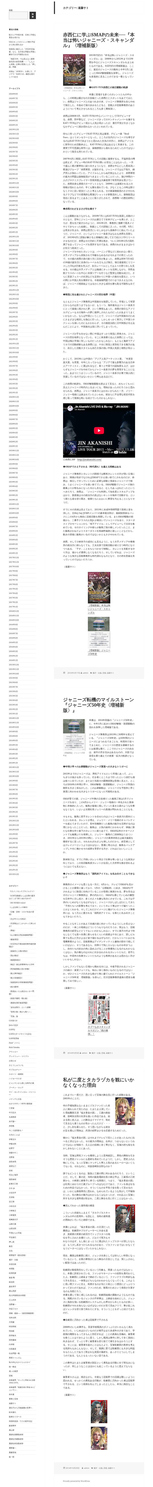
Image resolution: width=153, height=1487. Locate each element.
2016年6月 (13, 638)
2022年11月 (14, 294)
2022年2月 (13, 334)
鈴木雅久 (12, 1412)
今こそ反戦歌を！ (16, 1130)
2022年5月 (13, 321)
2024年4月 (13, 218)
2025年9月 (13, 143)
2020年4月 (13, 432)
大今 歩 (12, 1188)
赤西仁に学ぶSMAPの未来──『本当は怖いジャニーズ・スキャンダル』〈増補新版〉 (99, 39)
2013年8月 (13, 785)
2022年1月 (13, 339)
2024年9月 (13, 196)
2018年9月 (13, 517)
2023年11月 (14, 241)
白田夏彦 (12, 1349)
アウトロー (13, 1052)
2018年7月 (13, 526)
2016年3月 (13, 651)
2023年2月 (13, 281)
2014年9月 (13, 731)
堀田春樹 (12, 1179)
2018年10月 (14, 513)
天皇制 (11, 1197)
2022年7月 (13, 312)
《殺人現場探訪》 (16, 978)
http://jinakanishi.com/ (89, 459)
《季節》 (12, 930)
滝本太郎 (12, 1317)
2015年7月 (13, 687)
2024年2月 (13, 227)
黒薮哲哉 (12, 1452)
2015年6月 (13, 691)
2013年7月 (13, 789)
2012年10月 (14, 829)
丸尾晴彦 (12, 1117)
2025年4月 (13, 165)
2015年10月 (14, 673)
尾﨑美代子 (13, 1219)
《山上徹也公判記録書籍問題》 (21, 935)
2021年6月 (13, 370)
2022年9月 (13, 303)
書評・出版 (13, 1259)
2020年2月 (13, 441)
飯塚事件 (12, 1425)
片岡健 (11, 1322)
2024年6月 (13, 209)
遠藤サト (12, 1403)
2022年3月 (13, 330)
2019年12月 (14, 450)
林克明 (11, 1282)
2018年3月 (13, 544)
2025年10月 (14, 138)
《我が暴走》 (14, 955)
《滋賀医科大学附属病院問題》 (21, 982)
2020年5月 (13, 428)
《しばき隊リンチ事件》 (19, 907)
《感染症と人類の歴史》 (19, 951)
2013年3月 (13, 807)
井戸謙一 (12, 1121)
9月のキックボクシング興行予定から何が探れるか (22, 43)
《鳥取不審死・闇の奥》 (19, 998)
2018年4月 (13, 539)
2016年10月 (14, 620)
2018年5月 (13, 535)
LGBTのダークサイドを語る (20, 1034)
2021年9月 (13, 357)
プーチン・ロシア (16, 1087)
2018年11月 (14, 508)
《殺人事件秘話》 (16, 973)
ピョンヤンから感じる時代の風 (21, 1083)
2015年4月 (13, 700)
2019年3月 (13, 490)
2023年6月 (13, 263)
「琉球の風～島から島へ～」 (20, 1011)
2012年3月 (13, 861)
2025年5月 (13, 160)
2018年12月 (14, 504)
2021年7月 (13, 366)
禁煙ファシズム (15, 1357)
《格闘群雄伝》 (15, 960)
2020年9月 (13, 410)
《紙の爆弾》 (14, 986)
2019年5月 (13, 482)
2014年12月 (14, 718)
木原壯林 (12, 1264)
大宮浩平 (12, 1192)
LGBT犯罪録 (14, 1038)
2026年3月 (13, 116)
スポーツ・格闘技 (16, 1074)
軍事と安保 (13, 1399)
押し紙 (11, 1242)
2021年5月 (13, 375)
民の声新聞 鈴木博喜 (17, 1295)
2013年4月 (13, 803)
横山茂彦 (12, 1291)
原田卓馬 (12, 1161)
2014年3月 (13, 754)
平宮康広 (12, 1237)
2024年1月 (13, 232)
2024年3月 (13, 223)
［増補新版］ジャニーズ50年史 (99, 652)
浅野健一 (12, 1304)
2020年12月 (14, 397)
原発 (11, 1170)
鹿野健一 (12, 1448)
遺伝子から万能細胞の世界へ (20, 1407)
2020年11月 (14, 401)
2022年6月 (13, 316)
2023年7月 (13, 258)
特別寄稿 (12, 1326)
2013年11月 (14, 771)
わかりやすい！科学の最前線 (20, 1103)
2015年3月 (13, 704)
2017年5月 (13, 589)
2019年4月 (13, 486)
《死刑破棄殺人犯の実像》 (19, 969)
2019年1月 (13, 499)
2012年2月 (13, 865)
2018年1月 (13, 553)
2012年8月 (13, 838)
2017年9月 (13, 571)
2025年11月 (14, 134)
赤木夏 (11, 1394)
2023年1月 (13, 285)
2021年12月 (14, 343)
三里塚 (11, 1108)
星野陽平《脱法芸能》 (18, 1255)
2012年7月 (13, 843)
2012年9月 (13, 834)
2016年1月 (13, 660)
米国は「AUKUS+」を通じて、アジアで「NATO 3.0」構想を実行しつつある (22, 74)
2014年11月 (14, 722)
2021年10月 (14, 352)
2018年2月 (13, 548)
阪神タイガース (15, 1416)
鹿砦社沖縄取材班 (16, 1439)
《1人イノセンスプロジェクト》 (22, 891)
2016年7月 (13, 633)
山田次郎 (12, 1228)
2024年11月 (14, 187)
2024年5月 (13, 214)
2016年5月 (13, 642)
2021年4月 (13, 379)
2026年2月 (13, 120)
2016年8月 (13, 629)
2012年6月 (13, 847)
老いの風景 (13, 1371)
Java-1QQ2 (13, 1025)
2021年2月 (13, 388)
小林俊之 (12, 1210)
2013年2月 (13, 812)
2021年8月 (13, 361)
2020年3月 (13, 437)
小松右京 (12, 1206)
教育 (11, 1246)
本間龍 (11, 1268)
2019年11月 (14, 455)
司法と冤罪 (13, 1175)
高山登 (11, 1430)
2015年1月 (13, 713)
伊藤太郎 (12, 1143)
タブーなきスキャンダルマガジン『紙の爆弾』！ (99, 1030)
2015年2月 (13, 709)
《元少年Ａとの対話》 (18, 919)
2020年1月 (13, 446)
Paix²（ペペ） (15, 1043)
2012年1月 (13, 870)
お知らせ (12, 1060)
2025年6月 (13, 156)
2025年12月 (14, 129)
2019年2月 (13, 495)
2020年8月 (13, 415)
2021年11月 (14, 348)
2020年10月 (14, 406)
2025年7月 (13, 151)
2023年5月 (13, 267)
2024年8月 (13, 201)
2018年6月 (13, 531)
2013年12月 (14, 767)
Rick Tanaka (14, 1047)
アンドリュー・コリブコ (19, 1056)
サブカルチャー (15, 1069)
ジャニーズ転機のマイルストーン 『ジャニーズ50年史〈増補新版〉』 (98, 704)
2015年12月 (14, 664)
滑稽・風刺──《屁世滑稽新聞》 (22, 1313)
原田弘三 (12, 1166)
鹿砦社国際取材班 (16, 1434)
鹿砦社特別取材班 (16, 1443)
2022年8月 (13, 308)
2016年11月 (14, 615)
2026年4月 (13, 111)
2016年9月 (13, 624)
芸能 (11, 1375)
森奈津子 (12, 1286)
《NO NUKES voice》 (18, 903)
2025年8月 (13, 147)
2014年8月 (13, 736)
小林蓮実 (12, 1215)
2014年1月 (13, 763)
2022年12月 (14, 290)
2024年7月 (13, 205)
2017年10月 (14, 566)
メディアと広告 (15, 1099)
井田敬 (11, 1126)
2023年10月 (14, 245)
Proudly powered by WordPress (76, 1481)
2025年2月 (13, 174)
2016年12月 (14, 611)
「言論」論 (13, 1016)
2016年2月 (13, 656)
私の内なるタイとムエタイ (19, 1362)
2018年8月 (13, 522)
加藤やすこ (13, 1152)
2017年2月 (13, 602)
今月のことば (14, 1135)
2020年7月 (13, 419)
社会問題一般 (14, 1353)
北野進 (11, 1157)
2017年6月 (13, 584)
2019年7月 (13, 473)
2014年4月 (13, 749)
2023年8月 (13, 254)
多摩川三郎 (13, 1184)
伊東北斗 (12, 1139)
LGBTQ (12, 1029)
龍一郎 (11, 1457)
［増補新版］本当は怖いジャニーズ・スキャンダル (99, 609)
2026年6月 (13, 102)
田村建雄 (12, 1340)
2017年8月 (13, 575)
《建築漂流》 (14, 939)
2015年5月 (13, 696)
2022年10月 (14, 299)
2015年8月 (13, 682)
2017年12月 (14, 557)
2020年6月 (13, 423)
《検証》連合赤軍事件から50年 (21, 964)
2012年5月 (13, 852)
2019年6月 (13, 477)
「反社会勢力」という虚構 (19, 1007)
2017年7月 (13, 580)
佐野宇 (11, 1148)
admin (85, 673)
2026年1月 (13, 125)
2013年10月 (14, 776)
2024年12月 (14, 183)
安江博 (11, 1201)
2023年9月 (13, 250)
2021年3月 (13, 383)
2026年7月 (13, 98)
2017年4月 (13, 593)
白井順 (11, 1344)
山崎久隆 (12, 1224)
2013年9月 (13, 780)
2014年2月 (13, 758)
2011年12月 (14, 874)
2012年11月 (14, 825)
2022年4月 (13, 325)
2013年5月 (13, 798)
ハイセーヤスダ (15, 1078)
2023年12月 (14, 236)
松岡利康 (12, 1273)
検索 (11, 10)
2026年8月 (13, 94)
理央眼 (11, 1331)
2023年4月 (13, 272)
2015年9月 (13, 678)
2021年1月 (13, 392)
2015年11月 (14, 669)
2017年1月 (13, 606)
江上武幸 (12, 1300)
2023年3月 (13, 276)
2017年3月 (13, 597)
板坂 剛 (12, 1277)
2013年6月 (13, 794)
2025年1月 (13, 178)
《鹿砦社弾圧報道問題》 (19, 1003)
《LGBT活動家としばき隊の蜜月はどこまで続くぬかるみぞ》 (22, 897)
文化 (11, 1250)
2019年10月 (14, 459)
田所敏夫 (12, 1335)
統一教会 (12, 1366)
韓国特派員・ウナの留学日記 (20, 1421)
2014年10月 (14, 727)
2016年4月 (13, 647)
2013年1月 (13, 816)
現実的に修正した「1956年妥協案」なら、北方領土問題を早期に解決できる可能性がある (22, 52)
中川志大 (12, 1112)
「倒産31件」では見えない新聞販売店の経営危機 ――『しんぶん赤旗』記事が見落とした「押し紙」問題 (22, 63)
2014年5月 (13, 745)
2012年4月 (13, 856)
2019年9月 (13, 464)
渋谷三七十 (13, 1309)
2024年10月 (14, 192)
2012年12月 (14, 820)
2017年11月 (14, 562)
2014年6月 (13, 740)
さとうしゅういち (16, 1065)
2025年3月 (13, 169)
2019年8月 (13, 468)
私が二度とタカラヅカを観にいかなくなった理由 (98, 1082)
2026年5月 (13, 107)
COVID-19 (13, 1020)
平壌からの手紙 (15, 1233)
